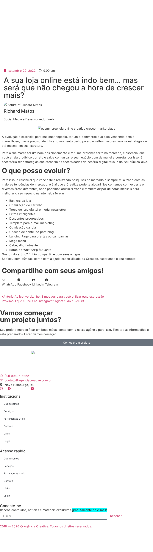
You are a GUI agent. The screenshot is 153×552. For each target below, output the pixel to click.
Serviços (9, 411)
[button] (9, 282)
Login (7, 441)
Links (7, 433)
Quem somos (11, 403)
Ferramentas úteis (14, 418)
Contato (8, 426)
